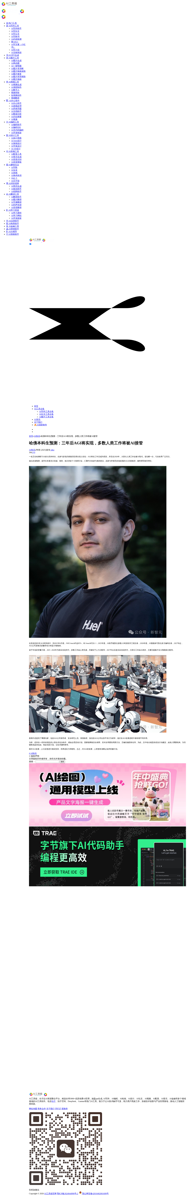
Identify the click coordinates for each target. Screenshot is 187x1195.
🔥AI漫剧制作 (40, 425)
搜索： (32, 761)
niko (52, 450)
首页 (36, 406)
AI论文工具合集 (46, 414)
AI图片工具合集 (46, 417)
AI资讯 (37, 419)
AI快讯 (37, 436)
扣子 (54, 1101)
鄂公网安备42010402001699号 (95, 1193)
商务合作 (42, 1109)
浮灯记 (58, 1109)
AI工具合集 (39, 409)
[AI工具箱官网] (42, 242)
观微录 (65, 1109)
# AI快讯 (33, 753)
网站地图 (33, 1109)
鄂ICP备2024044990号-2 (67, 1193)
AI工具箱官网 (50, 1193)
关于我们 (38, 422)
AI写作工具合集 (46, 411)
